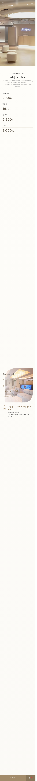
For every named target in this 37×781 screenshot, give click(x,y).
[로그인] (27, 4)
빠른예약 (13, 778)
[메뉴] (32, 4)
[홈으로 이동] (4, 4)
